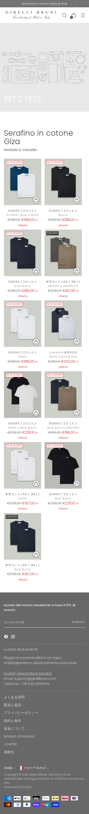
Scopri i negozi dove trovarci (28, 673)
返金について (14, 728)
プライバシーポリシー (21, 712)
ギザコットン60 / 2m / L (63, 282)
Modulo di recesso (19, 736)
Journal (10, 744)
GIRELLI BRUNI (38, 774)
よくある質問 (14, 697)
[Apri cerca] (64, 15)
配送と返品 (12, 704)
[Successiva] (75, 3)
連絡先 (9, 751)
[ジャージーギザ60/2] (63, 323)
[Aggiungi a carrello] (36, 200)
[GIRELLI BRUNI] (31, 15)
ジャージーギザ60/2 (63, 352)
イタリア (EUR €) (35, 768)
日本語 (8, 768)
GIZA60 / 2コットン (22, 211)
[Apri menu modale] (82, 15)
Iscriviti (78, 622)
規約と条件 (12, 720)
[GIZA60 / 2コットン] (22, 182)
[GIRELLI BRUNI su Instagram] (13, 637)
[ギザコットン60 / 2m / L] (63, 253)
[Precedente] (13, 3)
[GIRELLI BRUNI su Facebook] (6, 637)
